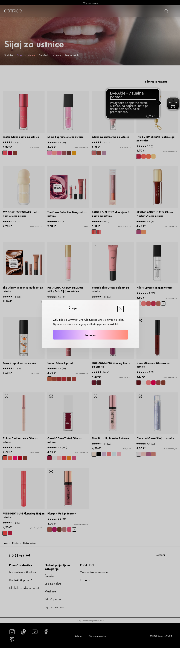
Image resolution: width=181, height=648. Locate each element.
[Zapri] (121, 309)
